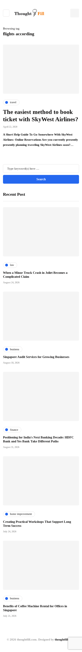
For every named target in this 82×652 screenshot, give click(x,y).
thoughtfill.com (64, 639)
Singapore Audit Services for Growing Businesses (36, 357)
